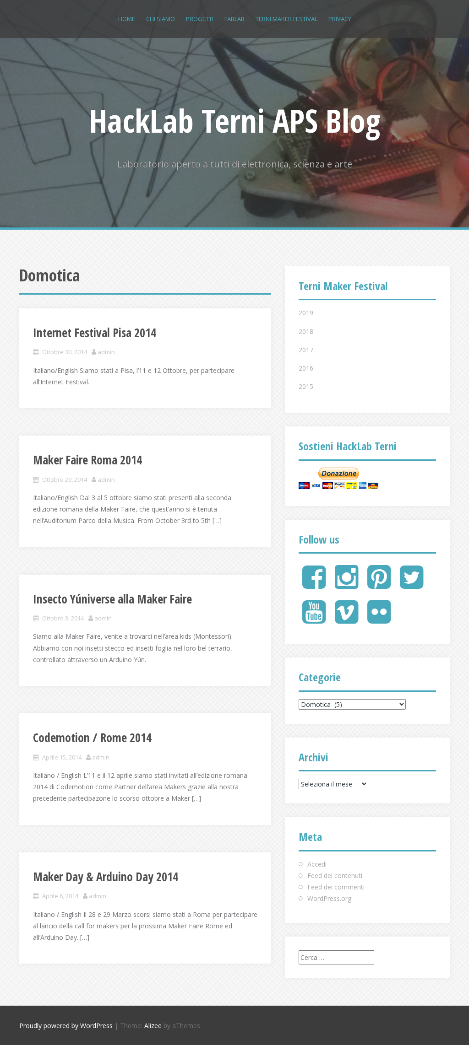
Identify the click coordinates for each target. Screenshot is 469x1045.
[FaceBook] (314, 584)
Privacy (339, 19)
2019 (306, 312)
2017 (306, 349)
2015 (306, 386)
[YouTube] (314, 619)
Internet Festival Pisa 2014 (94, 332)
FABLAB (234, 19)
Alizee (153, 1025)
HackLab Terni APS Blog (234, 120)
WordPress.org (329, 898)
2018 (306, 331)
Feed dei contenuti (334, 875)
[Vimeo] (346, 619)
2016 (306, 368)
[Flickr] (379, 619)
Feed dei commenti (336, 887)
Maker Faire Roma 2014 (87, 460)
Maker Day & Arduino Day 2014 (105, 876)
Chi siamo (160, 19)
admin (106, 352)
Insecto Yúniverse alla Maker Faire (112, 599)
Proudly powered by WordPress (66, 1025)
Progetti (199, 19)
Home (126, 19)
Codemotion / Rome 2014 (92, 737)
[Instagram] (346, 584)
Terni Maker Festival (286, 19)
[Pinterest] (379, 584)
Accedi (317, 864)
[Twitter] (411, 584)
